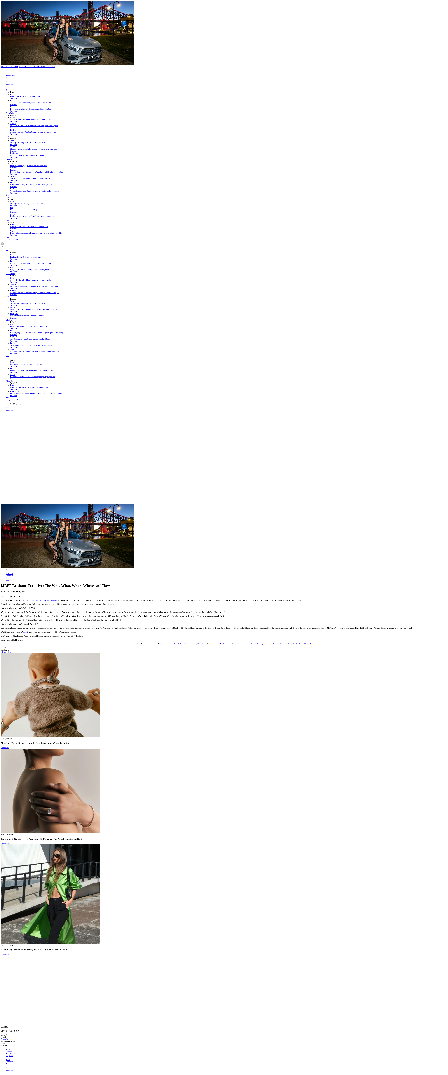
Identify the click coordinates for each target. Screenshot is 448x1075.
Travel (8, 197)
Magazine (9, 1056)
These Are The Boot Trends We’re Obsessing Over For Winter (232, 644)
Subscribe (9, 78)
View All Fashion (7, 652)
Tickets (25, 632)
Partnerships (10, 1054)
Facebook (9, 82)
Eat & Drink (10, 113)
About (8, 1049)
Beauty (8, 90)
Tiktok (8, 86)
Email (8, 578)
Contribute (9, 1051)
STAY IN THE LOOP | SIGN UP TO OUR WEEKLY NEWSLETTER (28, 67)
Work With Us (11, 76)
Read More (5, 748)
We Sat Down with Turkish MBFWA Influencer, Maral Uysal (183, 644)
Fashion (8, 136)
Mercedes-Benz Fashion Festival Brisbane (41, 600)
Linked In (9, 576)
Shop (7, 195)
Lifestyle (9, 159)
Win (7, 237)
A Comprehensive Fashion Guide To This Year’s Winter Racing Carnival (284, 644)
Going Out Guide (12, 239)
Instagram (9, 84)
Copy (8, 580)
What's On (9, 220)
